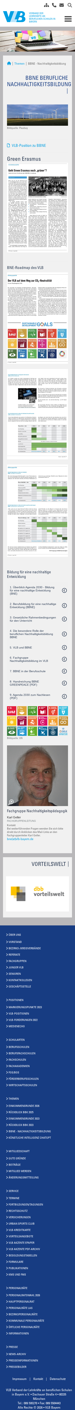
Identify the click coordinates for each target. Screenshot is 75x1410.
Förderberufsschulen (24, 1079)
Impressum (19, 1379)
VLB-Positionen (19, 1014)
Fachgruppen (17, 961)
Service (14, 1191)
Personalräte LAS (21, 1308)
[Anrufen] (52, 6)
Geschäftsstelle (20, 986)
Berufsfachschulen (22, 1053)
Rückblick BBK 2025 (21, 1112)
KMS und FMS (17, 1275)
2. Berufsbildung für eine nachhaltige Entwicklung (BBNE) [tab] (33, 605)
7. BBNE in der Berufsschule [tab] (28, 671)
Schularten (17, 1040)
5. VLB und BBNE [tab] (21, 647)
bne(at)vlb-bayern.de (20, 839)
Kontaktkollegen (20, 980)
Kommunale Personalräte (26, 1321)
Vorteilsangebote (21, 1236)
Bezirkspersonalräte (23, 1314)
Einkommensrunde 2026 (24, 1106)
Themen (19, 63)
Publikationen (18, 1268)
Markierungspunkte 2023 (25, 1007)
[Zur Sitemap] (45, 6)
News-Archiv (17, 1354)
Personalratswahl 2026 (24, 1295)
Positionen (16, 1000)
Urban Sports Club (22, 1224)
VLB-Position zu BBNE (29, 146)
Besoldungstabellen (23, 1255)
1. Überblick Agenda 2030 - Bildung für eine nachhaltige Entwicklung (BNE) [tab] (32, 590)
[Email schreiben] (60, 6)
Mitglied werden (20, 1171)
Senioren (15, 974)
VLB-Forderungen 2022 (23, 1020)
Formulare (16, 1262)
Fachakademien (19, 1066)
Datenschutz (58, 1379)
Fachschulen (17, 1060)
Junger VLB (16, 967)
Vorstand (15, 942)
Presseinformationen (23, 1360)
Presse (13, 1347)
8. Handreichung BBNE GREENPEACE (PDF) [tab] (24, 683)
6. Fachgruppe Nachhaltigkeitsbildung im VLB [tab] (29, 659)
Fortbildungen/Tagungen (26, 1205)
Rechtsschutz (18, 1211)
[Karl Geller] (37, 775)
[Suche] (68, 6)
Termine (14, 1198)
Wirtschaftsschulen (23, 1085)
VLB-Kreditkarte (20, 1230)
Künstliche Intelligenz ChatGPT (30, 1138)
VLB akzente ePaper (21, 1243)
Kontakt (38, 1379)
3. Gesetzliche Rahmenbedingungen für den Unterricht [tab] (33, 619)
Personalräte (18, 1288)
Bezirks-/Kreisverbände (25, 948)
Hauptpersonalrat (21, 1302)
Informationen (19, 1333)
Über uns (15, 935)
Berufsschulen (19, 1047)
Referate (14, 955)
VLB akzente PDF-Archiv (24, 1249)
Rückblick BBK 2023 (21, 1125)
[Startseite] (9, 63)
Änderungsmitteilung (24, 1177)
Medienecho (17, 1026)
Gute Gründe (17, 1158)
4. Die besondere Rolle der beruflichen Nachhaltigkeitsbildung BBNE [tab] (31, 634)
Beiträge (15, 1165)
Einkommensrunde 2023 (24, 1119)
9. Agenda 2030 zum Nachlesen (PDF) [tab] (30, 696)
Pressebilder (17, 1367)
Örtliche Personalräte (24, 1327)
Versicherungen (20, 1217)
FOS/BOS (14, 1072)
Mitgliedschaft (19, 1151)
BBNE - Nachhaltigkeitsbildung (30, 1131)
